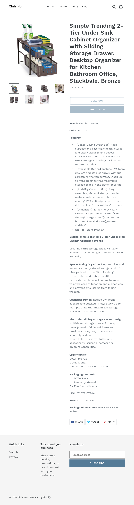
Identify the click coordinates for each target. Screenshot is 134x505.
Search (13, 452)
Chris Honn (23, 497)
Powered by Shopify (40, 497)
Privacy (13, 456)
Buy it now (97, 109)
